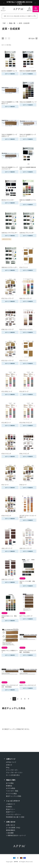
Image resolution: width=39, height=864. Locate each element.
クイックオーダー (12, 770)
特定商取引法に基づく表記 (15, 817)
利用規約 (9, 807)
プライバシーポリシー (13, 814)
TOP (4, 23)
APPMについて (11, 762)
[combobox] (19, 16)
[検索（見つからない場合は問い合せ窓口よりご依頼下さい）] (35, 16)
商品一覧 (12, 23)
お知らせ (9, 765)
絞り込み (32, 38)
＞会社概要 (10, 833)
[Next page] (28, 699)
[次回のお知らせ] (35, 3)
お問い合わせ (10, 825)
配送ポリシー (10, 809)
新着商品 (9, 786)
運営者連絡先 (10, 830)
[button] (3, 9)
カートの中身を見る (13, 775)
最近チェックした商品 (13, 796)
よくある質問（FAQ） (13, 828)
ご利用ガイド (10, 804)
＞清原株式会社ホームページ (16, 835)
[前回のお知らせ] (4, 3)
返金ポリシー (10, 812)
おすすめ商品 (10, 788)
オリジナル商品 (11, 793)
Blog (7, 767)
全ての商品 (10, 783)
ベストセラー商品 (12, 791)
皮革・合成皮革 (24, 23)
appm (16, 861)
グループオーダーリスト (14, 772)
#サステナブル (7, 239)
